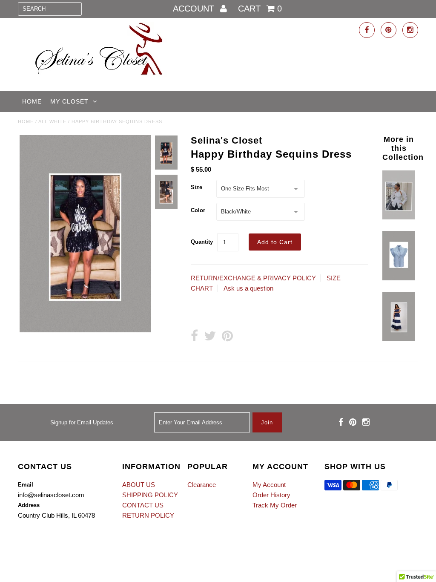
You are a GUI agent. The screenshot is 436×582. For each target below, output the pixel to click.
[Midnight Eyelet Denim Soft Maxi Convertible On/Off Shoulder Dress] (398, 338)
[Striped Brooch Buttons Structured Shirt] (398, 278)
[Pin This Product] (227, 337)
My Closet (69, 101)
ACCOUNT (195, 8)
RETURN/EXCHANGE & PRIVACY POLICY (253, 278)
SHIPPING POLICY (150, 494)
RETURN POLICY (148, 515)
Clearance (201, 484)
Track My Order (274, 505)
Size (196, 187)
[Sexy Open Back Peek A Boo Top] (398, 217)
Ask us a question (248, 288)
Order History (271, 494)
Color (198, 210)
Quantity (202, 242)
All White (52, 121)
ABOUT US (138, 484)
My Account (269, 484)
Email (25, 484)
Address (29, 505)
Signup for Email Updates (81, 422)
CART (260, 8)
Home (32, 101)
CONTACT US (143, 505)
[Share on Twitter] (210, 337)
